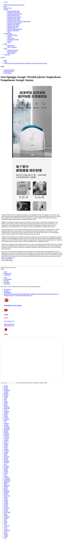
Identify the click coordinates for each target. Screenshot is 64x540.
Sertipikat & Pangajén (13, 39)
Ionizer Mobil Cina (53, 294)
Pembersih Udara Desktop (14, 17)
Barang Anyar (7, 8)
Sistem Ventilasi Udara (13, 15)
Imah (5, 6)
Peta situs (6, 291)
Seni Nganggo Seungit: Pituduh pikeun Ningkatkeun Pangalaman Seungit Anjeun (25, 63)
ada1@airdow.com (9, 321)
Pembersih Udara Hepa (10, 294)
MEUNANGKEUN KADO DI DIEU (14, 5)
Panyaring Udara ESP (13, 30)
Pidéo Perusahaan (12, 47)
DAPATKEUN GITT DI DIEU (13, 305)
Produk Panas (7, 289)
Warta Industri (11, 53)
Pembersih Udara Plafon (13, 20)
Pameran (9, 41)
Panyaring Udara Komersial (14, 14)
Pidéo (5, 44)
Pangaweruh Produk (12, 50)
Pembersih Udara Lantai (13, 18)
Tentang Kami (8, 33)
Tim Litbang (10, 38)
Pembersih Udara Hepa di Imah (39, 294)
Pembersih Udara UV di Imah (12, 295)
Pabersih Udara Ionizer (13, 26)
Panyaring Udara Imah (13, 11)
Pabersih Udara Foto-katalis (14, 29)
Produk (6, 9)
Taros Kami (7, 54)
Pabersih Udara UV (12, 27)
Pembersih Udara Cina (26, 295)
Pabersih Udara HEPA (13, 24)
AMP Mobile (7, 292)
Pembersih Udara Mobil (13, 12)
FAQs (8, 42)
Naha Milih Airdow (12, 35)
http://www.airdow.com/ (8, 257)
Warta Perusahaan (12, 51)
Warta (5, 48)
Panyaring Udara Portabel (14, 23)
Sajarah (9, 36)
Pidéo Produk (10, 45)
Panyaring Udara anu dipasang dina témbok (18, 21)
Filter (8, 32)
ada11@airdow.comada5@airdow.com (9, 324)
